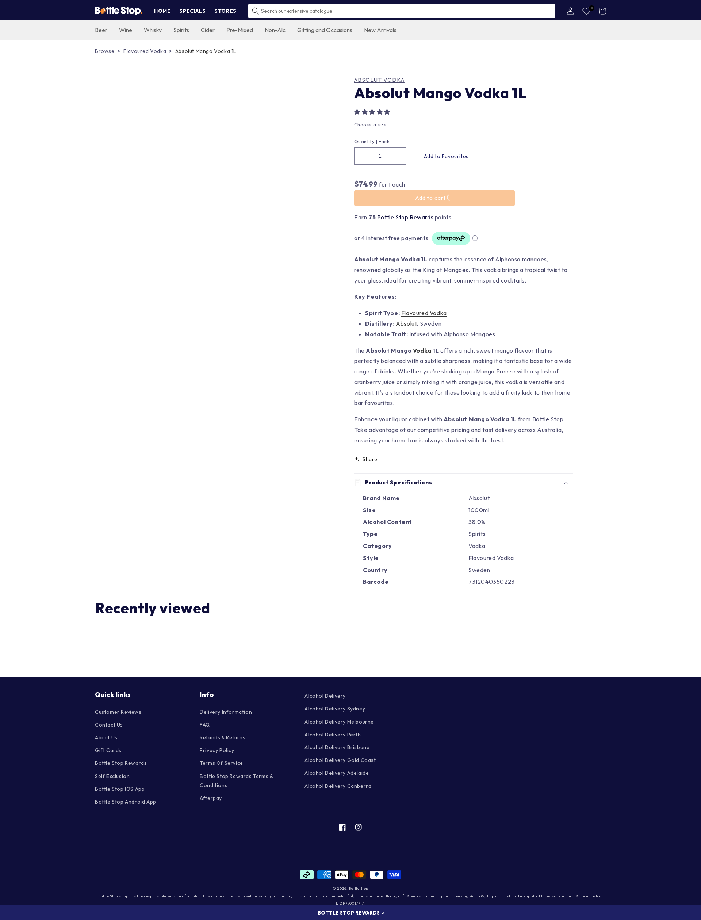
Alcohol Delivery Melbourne (339, 721)
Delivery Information (226, 712)
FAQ (205, 724)
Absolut (406, 323)
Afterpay (211, 798)
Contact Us (109, 724)
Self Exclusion (112, 776)
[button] (373, 111)
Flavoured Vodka (144, 51)
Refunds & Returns (222, 737)
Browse (105, 51)
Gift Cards (108, 750)
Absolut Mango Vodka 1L (205, 51)
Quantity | (365, 141)
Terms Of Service (221, 763)
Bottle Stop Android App (125, 801)
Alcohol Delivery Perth (332, 734)
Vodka (422, 350)
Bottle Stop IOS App (120, 789)
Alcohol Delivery (325, 696)
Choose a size (370, 124)
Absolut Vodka (379, 80)
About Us (106, 737)
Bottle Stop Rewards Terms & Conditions (236, 781)
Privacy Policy (217, 750)
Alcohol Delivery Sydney (334, 708)
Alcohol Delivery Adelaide (336, 773)
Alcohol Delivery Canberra (337, 786)
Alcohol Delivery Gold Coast (340, 760)
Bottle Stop (358, 888)
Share (370, 459)
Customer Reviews (118, 712)
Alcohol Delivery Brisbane (336, 747)
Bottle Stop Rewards (405, 217)
